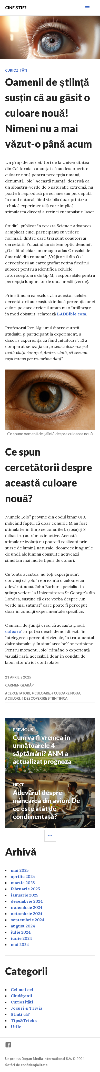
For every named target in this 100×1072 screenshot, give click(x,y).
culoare (13, 631)
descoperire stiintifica (45, 698)
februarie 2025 (25, 888)
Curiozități (16, 70)
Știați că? (20, 1014)
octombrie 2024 (27, 913)
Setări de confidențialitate (26, 1065)
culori (13, 698)
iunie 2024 (21, 938)
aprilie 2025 (23, 876)
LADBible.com (71, 313)
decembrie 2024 (27, 901)
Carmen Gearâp (19, 685)
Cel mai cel (22, 989)
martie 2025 (23, 882)
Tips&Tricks (24, 1020)
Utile (16, 1026)
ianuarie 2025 (24, 895)
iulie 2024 (21, 932)
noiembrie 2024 (27, 907)
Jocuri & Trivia (26, 1008)
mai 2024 (20, 944)
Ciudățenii (21, 995)
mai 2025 (20, 870)
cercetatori (18, 693)
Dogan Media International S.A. (47, 1059)
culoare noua (67, 693)
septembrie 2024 (27, 919)
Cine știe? (16, 7)
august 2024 (23, 925)
